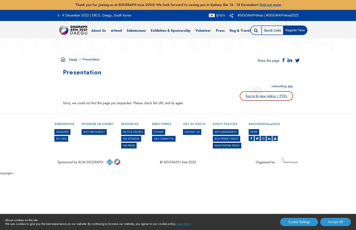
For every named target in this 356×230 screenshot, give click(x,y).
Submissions (136, 30)
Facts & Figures (133, 132)
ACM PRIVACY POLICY (226, 139)
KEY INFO (61, 139)
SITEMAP (159, 132)
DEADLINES (62, 132)
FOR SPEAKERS (131, 139)
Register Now (295, 30)
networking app (282, 86)
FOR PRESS (129, 145)
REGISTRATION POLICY (227, 145)
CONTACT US (192, 132)
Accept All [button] (335, 221)
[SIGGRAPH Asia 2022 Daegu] (73, 30)
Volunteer (203, 30)
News (254, 132)
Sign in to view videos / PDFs (266, 96)
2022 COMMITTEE (164, 139)
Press (220, 30)
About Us (98, 30)
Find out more (270, 4)
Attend (116, 30)
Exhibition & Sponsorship (170, 30)
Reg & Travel (240, 30)
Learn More (183, 224)
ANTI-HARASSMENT (225, 132)
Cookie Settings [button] (299, 221)
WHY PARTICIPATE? (94, 132)
